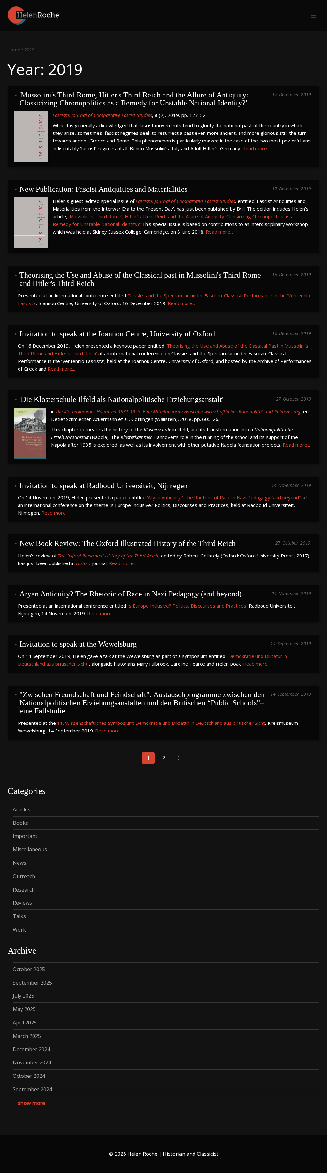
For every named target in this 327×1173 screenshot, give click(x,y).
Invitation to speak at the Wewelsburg (78, 644)
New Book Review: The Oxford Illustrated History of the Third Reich (127, 544)
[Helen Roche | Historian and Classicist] (33, 15)
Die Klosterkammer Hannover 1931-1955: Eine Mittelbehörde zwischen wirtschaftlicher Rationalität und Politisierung (178, 411)
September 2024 (32, 1089)
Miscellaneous (30, 849)
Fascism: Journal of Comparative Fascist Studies (102, 115)
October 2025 (29, 969)
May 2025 (24, 1009)
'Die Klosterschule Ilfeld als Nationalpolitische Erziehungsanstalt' (121, 399)
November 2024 (32, 1062)
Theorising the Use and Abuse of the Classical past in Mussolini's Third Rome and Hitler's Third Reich (141, 279)
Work (19, 929)
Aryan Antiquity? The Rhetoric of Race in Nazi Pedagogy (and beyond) (130, 594)
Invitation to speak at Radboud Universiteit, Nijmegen (103, 486)
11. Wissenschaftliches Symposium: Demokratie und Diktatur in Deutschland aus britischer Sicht (161, 723)
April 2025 (25, 1022)
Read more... (256, 148)
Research (24, 889)
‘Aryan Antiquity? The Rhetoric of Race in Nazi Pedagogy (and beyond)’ (224, 497)
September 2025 (32, 982)
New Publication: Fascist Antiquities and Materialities (103, 189)
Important (25, 835)
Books (20, 822)
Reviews (22, 902)
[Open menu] (313, 15)
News (19, 862)
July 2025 (23, 995)
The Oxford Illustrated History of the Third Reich (108, 555)
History (83, 563)
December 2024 (31, 1049)
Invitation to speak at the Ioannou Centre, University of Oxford (117, 334)
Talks (19, 916)
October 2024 (29, 1075)
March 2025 (27, 1035)
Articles (21, 809)
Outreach (24, 876)
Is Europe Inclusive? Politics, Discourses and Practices (186, 605)
